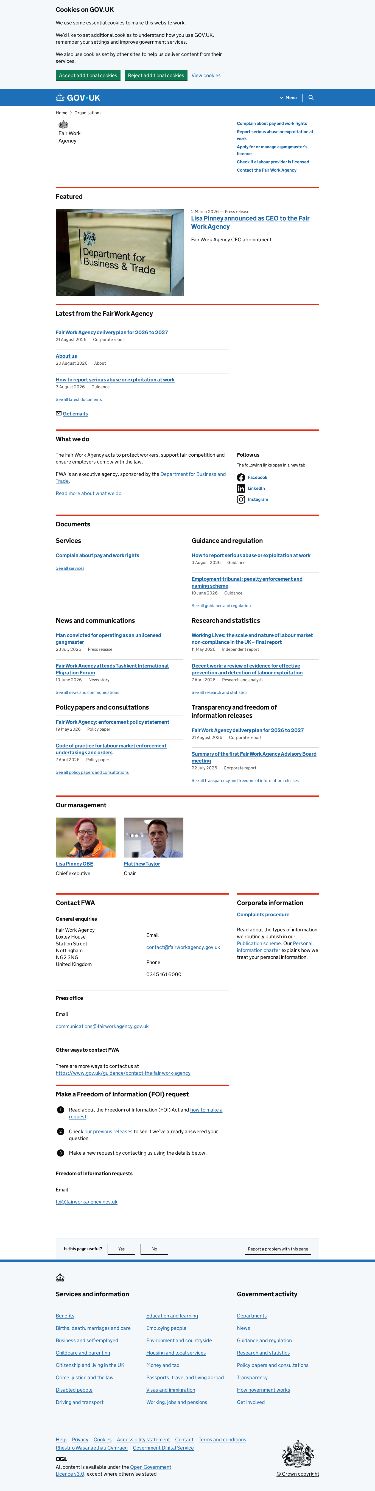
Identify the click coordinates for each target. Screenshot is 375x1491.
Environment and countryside (179, 1340)
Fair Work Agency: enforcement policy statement (112, 722)
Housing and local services (176, 1353)
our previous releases (109, 1131)
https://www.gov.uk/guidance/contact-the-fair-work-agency (123, 1073)
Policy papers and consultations (273, 1365)
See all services (70, 568)
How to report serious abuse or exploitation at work (115, 379)
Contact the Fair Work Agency (266, 170)
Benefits (65, 1316)
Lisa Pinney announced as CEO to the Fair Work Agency (250, 222)
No (160, 1249)
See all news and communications (87, 692)
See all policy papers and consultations (92, 772)
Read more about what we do (88, 493)
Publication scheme (259, 943)
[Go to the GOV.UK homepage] (78, 98)
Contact (184, 1439)
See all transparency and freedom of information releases (245, 780)
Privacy (80, 1439)
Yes (126, 1249)
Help (61, 1439)
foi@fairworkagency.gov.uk (86, 1202)
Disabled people (74, 1390)
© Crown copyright (297, 1474)
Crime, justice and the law (85, 1377)
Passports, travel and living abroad (185, 1377)
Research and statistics (263, 1353)
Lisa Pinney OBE (74, 864)
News (243, 1328)
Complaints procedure (263, 914)
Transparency (252, 1377)
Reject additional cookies (156, 75)
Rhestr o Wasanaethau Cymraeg (92, 1448)
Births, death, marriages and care (93, 1328)
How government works (263, 1390)
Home (61, 112)
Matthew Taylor (142, 864)
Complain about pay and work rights (272, 123)
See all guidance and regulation (221, 605)
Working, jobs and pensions (176, 1402)
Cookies (103, 1439)
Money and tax (162, 1365)
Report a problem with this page (278, 1249)
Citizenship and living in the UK (90, 1365)
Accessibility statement (143, 1439)
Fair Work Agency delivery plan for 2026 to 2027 (112, 332)
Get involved (251, 1402)
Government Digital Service (163, 1448)
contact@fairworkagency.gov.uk (183, 947)
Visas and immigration (170, 1390)
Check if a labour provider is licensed (273, 161)
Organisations (87, 112)
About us (66, 356)
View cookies (206, 75)
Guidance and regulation (264, 1340)
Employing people (166, 1328)
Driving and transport (79, 1402)
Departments (252, 1316)
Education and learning (172, 1316)
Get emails (75, 414)
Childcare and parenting (83, 1353)
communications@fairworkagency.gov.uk (102, 1026)
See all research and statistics (219, 692)
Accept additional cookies (88, 75)
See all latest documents (79, 399)
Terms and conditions (222, 1439)
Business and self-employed (87, 1340)
